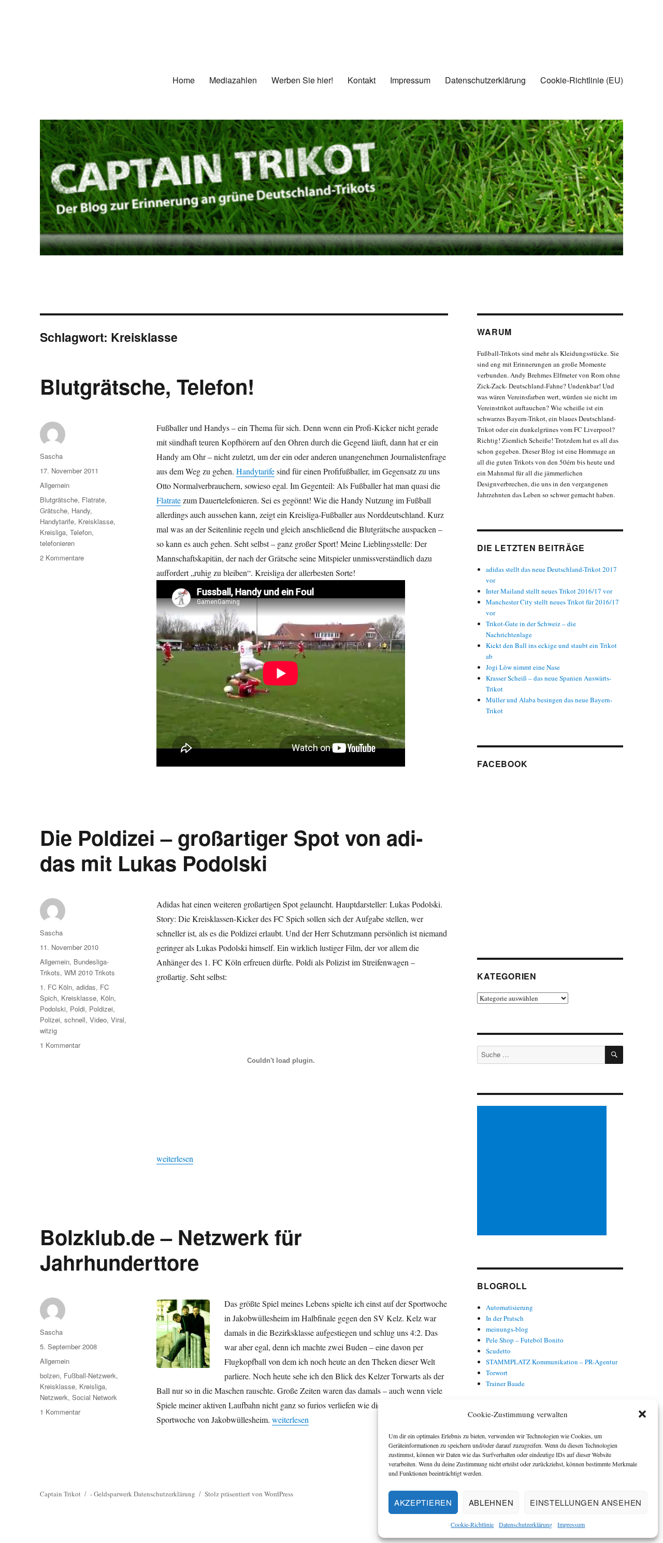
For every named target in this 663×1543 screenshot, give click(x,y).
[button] (642, 1414)
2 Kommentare (62, 558)
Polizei (50, 1020)
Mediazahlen (233, 80)
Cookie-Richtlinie (472, 1524)
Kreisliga (53, 532)
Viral (117, 1020)
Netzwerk (54, 1397)
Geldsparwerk (113, 1493)
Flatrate (168, 500)
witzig (48, 1030)
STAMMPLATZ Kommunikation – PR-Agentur (551, 1361)
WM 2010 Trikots (89, 972)
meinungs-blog (507, 1329)
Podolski (53, 1009)
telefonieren (57, 543)
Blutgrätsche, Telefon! (147, 386)
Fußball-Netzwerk (90, 1375)
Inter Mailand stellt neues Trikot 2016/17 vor (549, 591)
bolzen (50, 1375)
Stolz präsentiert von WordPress (249, 1493)
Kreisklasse (95, 521)
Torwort (497, 1372)
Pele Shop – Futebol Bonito (525, 1340)
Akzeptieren (423, 1502)
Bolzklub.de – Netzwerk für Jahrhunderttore (171, 1249)
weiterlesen (174, 1158)
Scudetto (498, 1350)
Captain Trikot (60, 1493)
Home (183, 80)
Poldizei (101, 1009)
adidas (86, 987)
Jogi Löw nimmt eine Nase (523, 667)
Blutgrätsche (59, 499)
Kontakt (362, 80)
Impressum (571, 1524)
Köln (107, 998)
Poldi (77, 1009)
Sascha (51, 456)
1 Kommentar (60, 1045)
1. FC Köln (56, 987)
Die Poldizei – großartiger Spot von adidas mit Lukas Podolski (231, 850)
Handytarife (255, 471)
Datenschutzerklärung (525, 1524)
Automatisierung (509, 1307)
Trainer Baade (505, 1383)
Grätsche (53, 510)
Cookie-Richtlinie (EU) (581, 80)
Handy (80, 510)
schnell (74, 1020)
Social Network (94, 1397)
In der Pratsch (505, 1318)
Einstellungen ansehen (586, 1502)
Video (98, 1020)
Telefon (81, 532)
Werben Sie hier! (302, 80)
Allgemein (54, 485)
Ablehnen (491, 1502)
